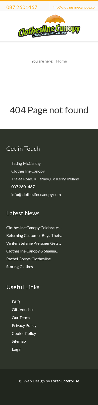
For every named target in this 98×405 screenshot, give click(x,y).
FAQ (16, 301)
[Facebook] (36, 393)
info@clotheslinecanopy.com (75, 7)
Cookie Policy (24, 333)
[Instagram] (45, 393)
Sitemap (19, 341)
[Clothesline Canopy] (49, 26)
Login (16, 349)
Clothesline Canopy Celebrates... (34, 227)
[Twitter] (53, 393)
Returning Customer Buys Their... (34, 235)
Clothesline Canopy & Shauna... (32, 250)
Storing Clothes (19, 266)
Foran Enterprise (65, 380)
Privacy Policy (24, 325)
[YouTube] (62, 393)
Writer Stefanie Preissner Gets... (33, 243)
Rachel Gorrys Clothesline (28, 258)
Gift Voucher (23, 309)
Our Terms (21, 317)
